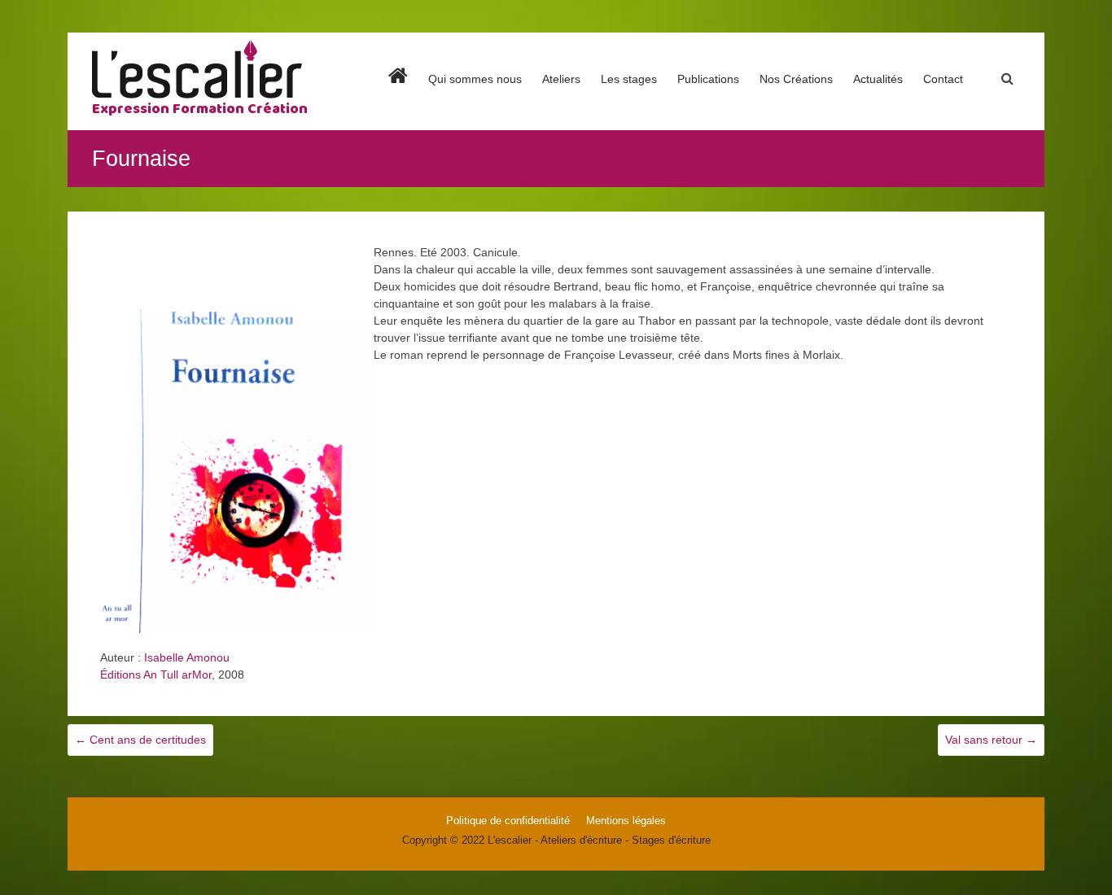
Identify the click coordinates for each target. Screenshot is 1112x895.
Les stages (629, 78)
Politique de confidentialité (508, 821)
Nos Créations (796, 78)
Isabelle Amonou (187, 657)
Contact (943, 78)
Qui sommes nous (475, 78)
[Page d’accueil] (398, 94)
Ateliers (561, 78)
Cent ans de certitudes (140, 739)
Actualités (878, 78)
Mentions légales (626, 821)
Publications (708, 78)
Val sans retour (991, 739)
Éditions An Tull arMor (156, 674)
